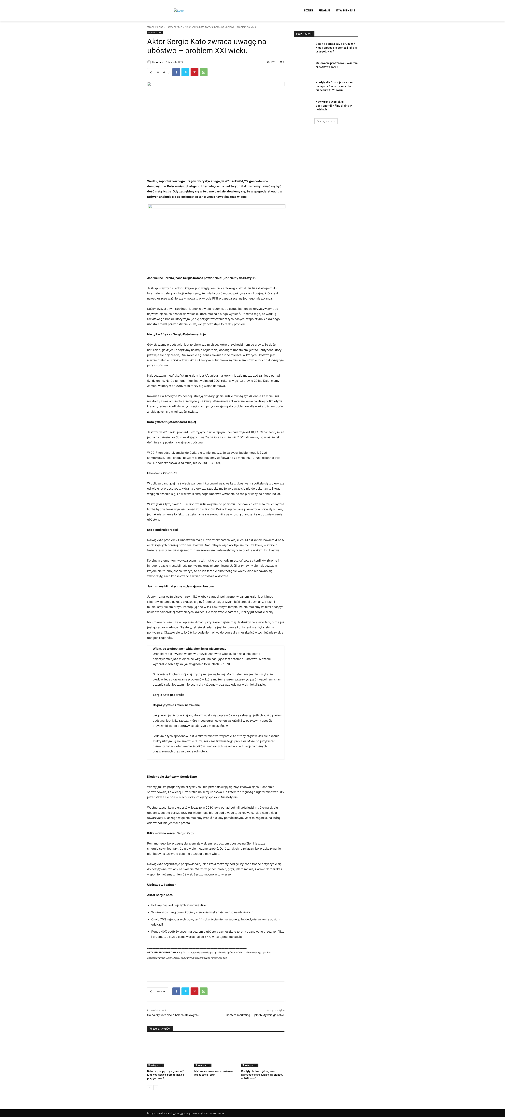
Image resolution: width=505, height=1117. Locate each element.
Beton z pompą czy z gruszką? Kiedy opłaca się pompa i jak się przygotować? (165, 1075)
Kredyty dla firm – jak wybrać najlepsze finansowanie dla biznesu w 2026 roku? (262, 1075)
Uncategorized (174, 27)
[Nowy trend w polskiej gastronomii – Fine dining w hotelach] (303, 106)
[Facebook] (176, 72)
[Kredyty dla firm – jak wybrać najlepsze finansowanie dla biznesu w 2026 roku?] (262, 1052)
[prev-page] (149, 1087)
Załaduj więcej (325, 121)
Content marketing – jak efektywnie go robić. (255, 1015)
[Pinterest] (194, 72)
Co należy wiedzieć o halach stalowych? (173, 1015)
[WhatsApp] (204, 72)
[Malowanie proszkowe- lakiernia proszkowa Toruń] (216, 1052)
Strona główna (155, 27)
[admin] (149, 62)
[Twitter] (185, 72)
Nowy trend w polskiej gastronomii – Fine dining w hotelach (334, 105)
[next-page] (155, 1087)
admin (159, 62)
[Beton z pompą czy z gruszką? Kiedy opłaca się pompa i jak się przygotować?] (168, 1052)
